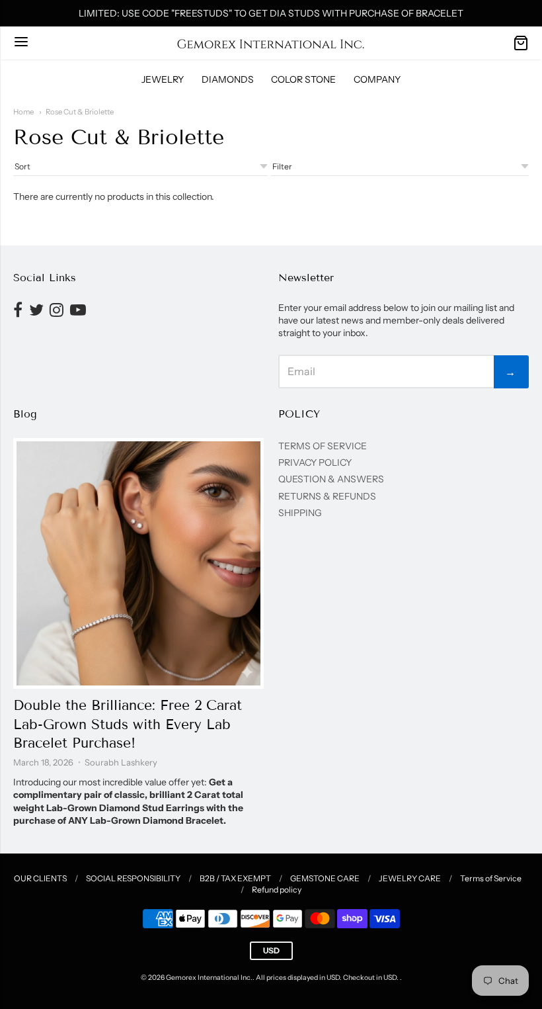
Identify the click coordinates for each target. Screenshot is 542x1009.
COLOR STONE (303, 79)
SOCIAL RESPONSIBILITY (133, 878)
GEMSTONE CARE (325, 878)
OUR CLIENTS (40, 878)
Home (23, 111)
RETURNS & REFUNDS (327, 496)
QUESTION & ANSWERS (331, 479)
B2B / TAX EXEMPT (235, 878)
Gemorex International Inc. (209, 977)
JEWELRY (162, 79)
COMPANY (377, 79)
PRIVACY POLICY (315, 462)
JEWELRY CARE (410, 878)
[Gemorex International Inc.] (271, 43)
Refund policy (276, 890)
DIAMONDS (228, 79)
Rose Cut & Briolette (80, 111)
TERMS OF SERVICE (322, 446)
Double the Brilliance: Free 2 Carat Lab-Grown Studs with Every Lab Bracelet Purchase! (127, 724)
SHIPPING (300, 513)
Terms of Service (491, 878)
